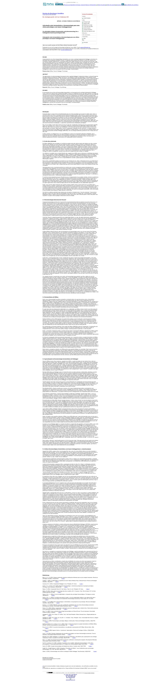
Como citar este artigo (88, 26)
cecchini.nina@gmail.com (66, 49)
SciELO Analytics (87, 18)
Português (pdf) (87, 21)
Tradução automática (88, 29)
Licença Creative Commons (89, 672)
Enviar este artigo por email (89, 31)
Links (63, 578)
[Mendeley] (83, 38)
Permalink (86, 42)
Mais (85, 38)
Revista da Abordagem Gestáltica (53, 13)
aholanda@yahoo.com (70, 679)
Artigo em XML (87, 23)
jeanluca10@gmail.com (85, 47)
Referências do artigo (88, 25)
